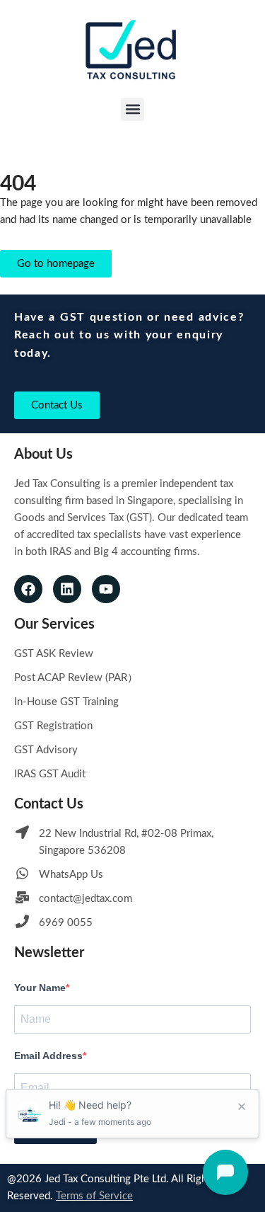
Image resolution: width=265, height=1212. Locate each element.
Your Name (40, 987)
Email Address (48, 1055)
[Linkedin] (67, 589)
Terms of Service (94, 1196)
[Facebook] (28, 589)
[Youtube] (106, 589)
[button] (132, 109)
